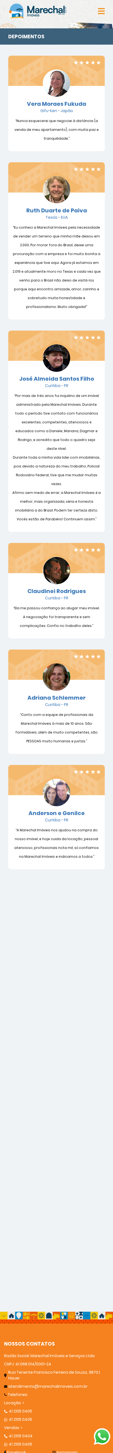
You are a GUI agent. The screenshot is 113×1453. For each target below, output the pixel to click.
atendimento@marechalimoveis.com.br (47, 1386)
